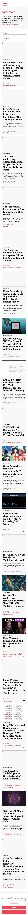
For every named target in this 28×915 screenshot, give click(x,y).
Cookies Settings (14, 903)
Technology (18, 356)
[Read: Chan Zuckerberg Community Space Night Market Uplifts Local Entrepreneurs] (14, 294)
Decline (14, 907)
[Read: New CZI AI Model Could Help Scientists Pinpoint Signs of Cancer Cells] (14, 813)
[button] (14, 36)
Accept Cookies (14, 912)
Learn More (22, 900)
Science (13, 356)
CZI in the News (12, 85)
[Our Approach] (5, 3)
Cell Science (6, 653)
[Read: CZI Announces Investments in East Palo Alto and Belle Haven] (14, 207)
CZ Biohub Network (7, 612)
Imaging (19, 653)
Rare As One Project (8, 654)
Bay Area (5, 267)
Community (5, 85)
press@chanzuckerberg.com (10, 24)
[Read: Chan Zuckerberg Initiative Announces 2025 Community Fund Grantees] (14, 468)
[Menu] (25, 4)
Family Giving (12, 183)
